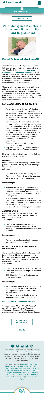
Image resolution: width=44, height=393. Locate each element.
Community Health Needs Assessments (21, 376)
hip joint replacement (25, 72)
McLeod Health (12, 2)
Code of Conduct (27, 364)
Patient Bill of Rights (31, 366)
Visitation (26, 373)
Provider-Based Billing (23, 370)
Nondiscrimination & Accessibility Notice (20, 368)
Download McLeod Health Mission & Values (22, 374)
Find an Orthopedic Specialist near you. (19, 301)
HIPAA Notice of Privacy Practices (22, 365)
